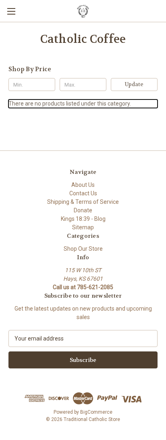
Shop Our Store (83, 248)
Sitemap (83, 227)
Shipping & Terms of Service (83, 202)
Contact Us (83, 193)
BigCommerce (96, 412)
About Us (83, 185)
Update (134, 84)
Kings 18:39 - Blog (83, 219)
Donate (83, 210)
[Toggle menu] (11, 11)
